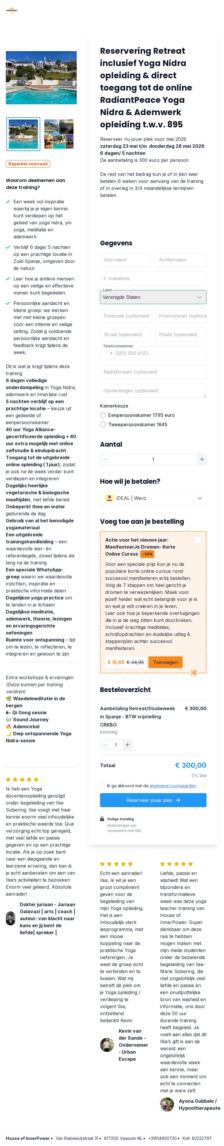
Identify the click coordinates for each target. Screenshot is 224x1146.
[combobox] (107, 353)
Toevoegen (165, 662)
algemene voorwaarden (173, 785)
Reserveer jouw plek (150, 800)
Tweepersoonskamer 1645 (137, 424)
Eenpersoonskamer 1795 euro (141, 415)
